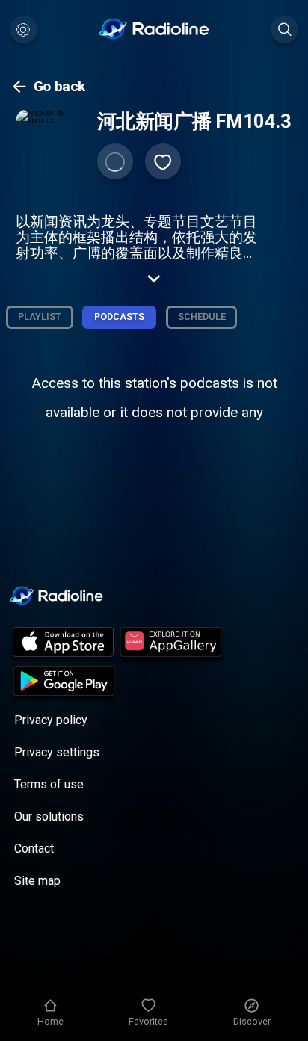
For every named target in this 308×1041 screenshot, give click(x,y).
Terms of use (49, 784)
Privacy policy (50, 720)
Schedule (202, 316)
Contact (34, 848)
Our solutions (49, 816)
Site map (37, 881)
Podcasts (119, 316)
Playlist (39, 316)
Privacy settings (56, 752)
